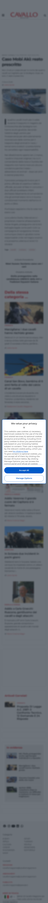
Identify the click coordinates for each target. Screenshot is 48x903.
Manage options (24, 478)
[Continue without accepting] (24, 428)
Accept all (24, 470)
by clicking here (20, 451)
